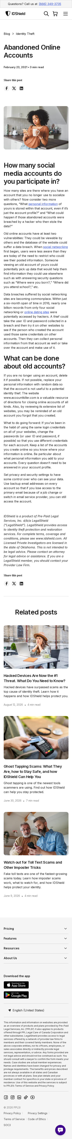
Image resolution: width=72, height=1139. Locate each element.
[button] (64, 13)
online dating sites (36, 312)
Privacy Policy (12, 1113)
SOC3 (7, 1125)
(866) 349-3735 (50, 4)
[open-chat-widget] (60, 1130)
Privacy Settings (37, 1113)
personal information (43, 204)
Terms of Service (14, 1119)
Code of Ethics (37, 1119)
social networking (55, 247)
